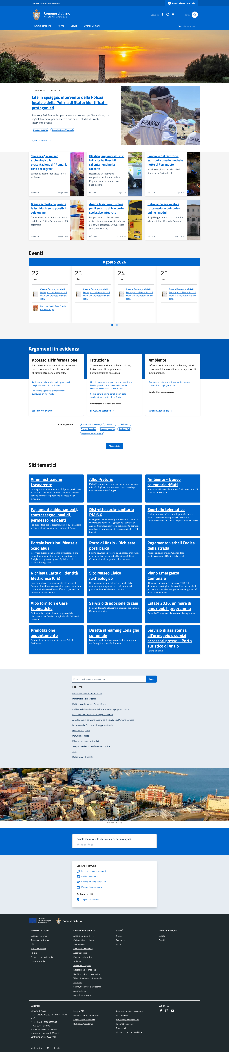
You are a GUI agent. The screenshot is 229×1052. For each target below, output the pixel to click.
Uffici (33, 944)
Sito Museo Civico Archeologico (114, 575)
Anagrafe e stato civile (83, 935)
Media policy (36, 1048)
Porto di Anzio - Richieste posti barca (114, 545)
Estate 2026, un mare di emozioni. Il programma (172, 605)
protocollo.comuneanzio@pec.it (45, 1033)
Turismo (77, 961)
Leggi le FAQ (79, 1011)
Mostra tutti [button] (114, 445)
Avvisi (119, 944)
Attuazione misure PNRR (127, 1019)
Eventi (162, 940)
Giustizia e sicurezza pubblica (86, 974)
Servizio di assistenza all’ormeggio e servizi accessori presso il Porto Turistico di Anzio (172, 638)
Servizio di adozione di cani (113, 603)
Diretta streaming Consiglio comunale (114, 632)
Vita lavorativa (80, 944)
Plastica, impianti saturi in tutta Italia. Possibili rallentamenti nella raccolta (106, 162)
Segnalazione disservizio (84, 1019)
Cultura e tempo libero (83, 940)
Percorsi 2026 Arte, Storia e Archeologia (53, 308)
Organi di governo (39, 935)
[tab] (112, 325)
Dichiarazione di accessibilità (129, 1032)
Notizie (119, 935)
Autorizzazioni (79, 990)
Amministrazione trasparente (56, 482)
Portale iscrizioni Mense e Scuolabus (56, 545)
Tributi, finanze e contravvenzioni (88, 978)
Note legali (121, 1028)
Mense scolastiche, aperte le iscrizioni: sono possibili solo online (48, 208)
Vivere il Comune (92, 26)
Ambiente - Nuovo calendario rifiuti (172, 482)
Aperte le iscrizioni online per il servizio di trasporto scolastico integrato (106, 208)
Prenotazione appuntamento (56, 632)
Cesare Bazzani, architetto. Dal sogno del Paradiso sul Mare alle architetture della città (53, 294)
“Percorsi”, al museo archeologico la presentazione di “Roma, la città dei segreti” (49, 162)
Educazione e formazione (84, 969)
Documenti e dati (38, 961)
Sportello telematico (166, 509)
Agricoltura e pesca (82, 995)
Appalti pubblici (80, 952)
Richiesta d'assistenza (83, 1023)
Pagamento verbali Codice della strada (172, 545)
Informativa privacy (125, 1023)
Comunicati (121, 940)
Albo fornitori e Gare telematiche (56, 605)
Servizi (74, 26)
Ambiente (77, 982)
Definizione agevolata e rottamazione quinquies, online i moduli (164, 208)
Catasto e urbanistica (83, 957)
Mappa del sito (53, 1048)
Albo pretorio (122, 1015)
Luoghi (162, 935)
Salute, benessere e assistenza (87, 986)
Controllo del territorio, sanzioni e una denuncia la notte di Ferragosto (165, 160)
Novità (61, 26)
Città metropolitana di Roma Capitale (45, 3)
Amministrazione (42, 26)
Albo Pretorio (101, 479)
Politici (34, 952)
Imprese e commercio (83, 948)
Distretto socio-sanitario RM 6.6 (114, 512)
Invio (151, 679)
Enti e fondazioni (38, 948)
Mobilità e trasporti (82, 965)
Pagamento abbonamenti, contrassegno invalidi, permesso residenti (56, 515)
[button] (195, 15)
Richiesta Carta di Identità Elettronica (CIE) (56, 575)
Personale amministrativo (42, 957)
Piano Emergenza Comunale (172, 575)
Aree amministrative (40, 940)
